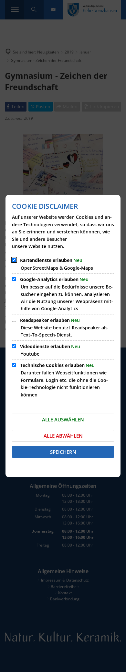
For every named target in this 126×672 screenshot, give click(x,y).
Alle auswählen (63, 419)
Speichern (63, 452)
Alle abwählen (63, 435)
